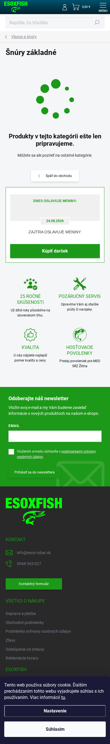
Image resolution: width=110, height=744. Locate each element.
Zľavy (10, 640)
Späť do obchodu (59, 176)
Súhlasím (55, 729)
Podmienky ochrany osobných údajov (38, 631)
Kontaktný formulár (34, 584)
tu (63, 697)
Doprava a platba (21, 613)
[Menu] (103, 7)
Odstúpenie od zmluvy (25, 649)
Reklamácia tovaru (22, 658)
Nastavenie (55, 711)
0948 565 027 (29, 563)
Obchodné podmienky (25, 622)
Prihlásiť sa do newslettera (34, 472)
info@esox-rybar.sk (34, 552)
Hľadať (97, 23)
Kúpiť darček (55, 251)
